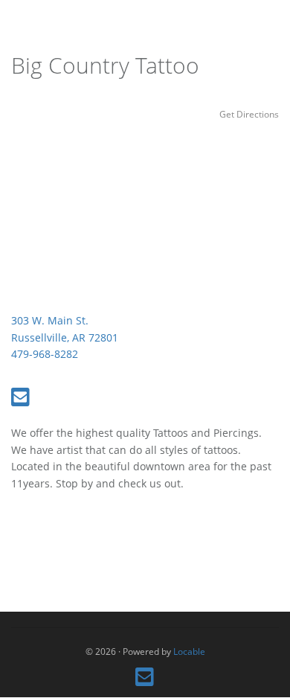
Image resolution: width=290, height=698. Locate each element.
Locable (189, 651)
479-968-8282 (44, 354)
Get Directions (249, 114)
